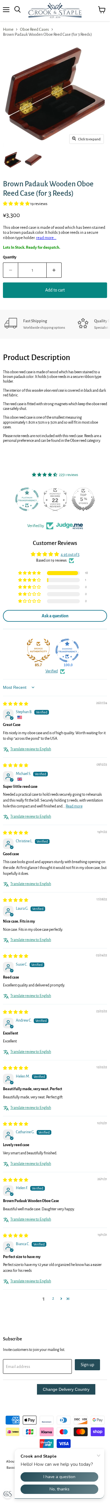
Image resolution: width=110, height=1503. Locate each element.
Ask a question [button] (55, 616)
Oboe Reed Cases (34, 29)
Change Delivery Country (66, 1389)
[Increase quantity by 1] (54, 270)
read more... (46, 238)
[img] (15, 704)
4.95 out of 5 (70, 555)
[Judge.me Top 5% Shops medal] (83, 499)
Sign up (87, 1364)
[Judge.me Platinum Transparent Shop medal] (27, 499)
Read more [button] (74, 806)
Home (8, 29)
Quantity (9, 257)
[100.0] (67, 650)
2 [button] (53, 1298)
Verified (51, 671)
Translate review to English (30, 749)
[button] (16, 204)
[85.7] (38, 650)
